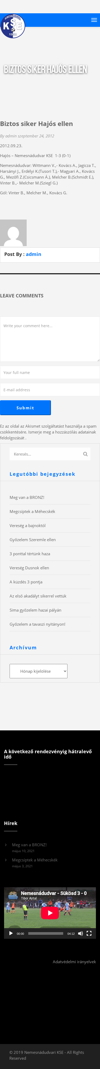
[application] (50, 913)
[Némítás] (80, 933)
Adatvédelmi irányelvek (74, 961)
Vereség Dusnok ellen (29, 567)
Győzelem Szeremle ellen (33, 539)
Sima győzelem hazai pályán (35, 610)
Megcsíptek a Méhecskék (32, 511)
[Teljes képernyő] (89, 933)
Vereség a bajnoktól (28, 525)
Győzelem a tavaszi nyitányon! (37, 624)
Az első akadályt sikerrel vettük (38, 596)
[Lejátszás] (11, 933)
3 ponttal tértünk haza (30, 553)
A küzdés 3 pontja (26, 581)
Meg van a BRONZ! (27, 497)
